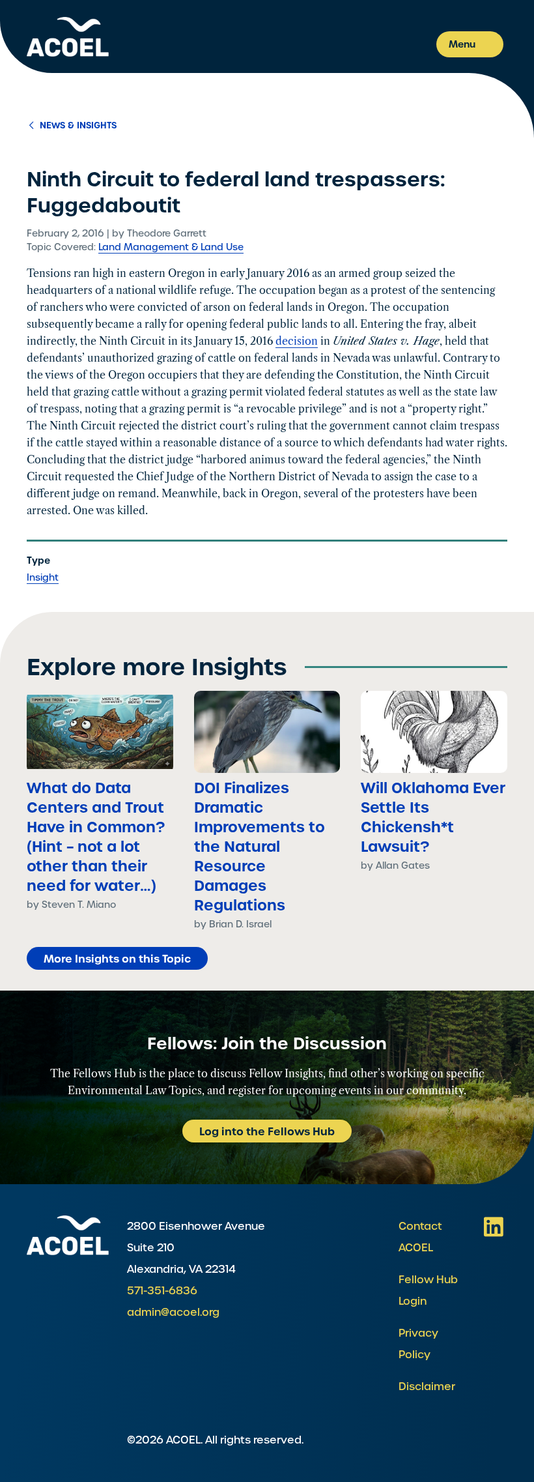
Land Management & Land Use (171, 247)
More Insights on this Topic (117, 959)
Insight (43, 577)
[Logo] (68, 37)
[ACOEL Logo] (68, 1235)
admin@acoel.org (173, 1312)
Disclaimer (427, 1386)
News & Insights (77, 125)
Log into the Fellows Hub (267, 1131)
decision (296, 340)
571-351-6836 (162, 1291)
